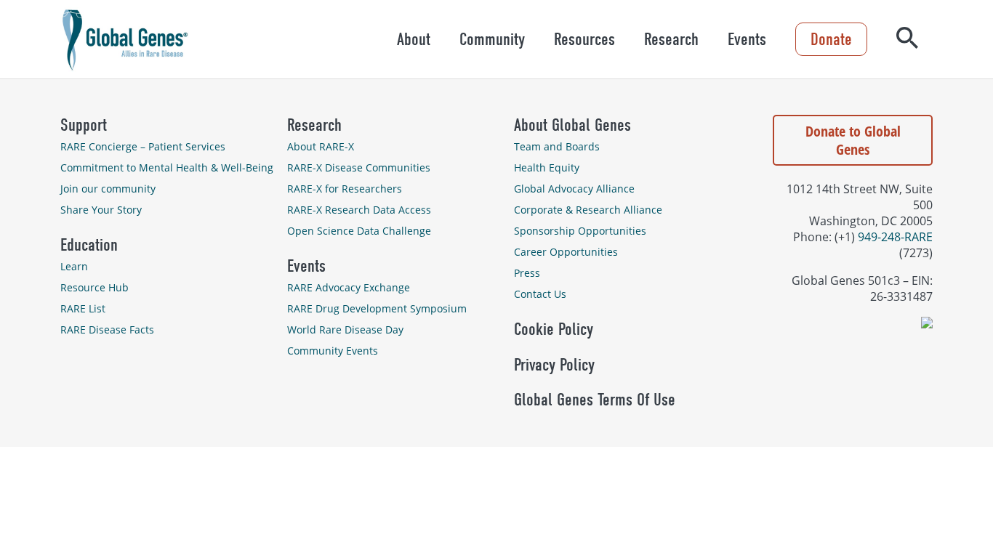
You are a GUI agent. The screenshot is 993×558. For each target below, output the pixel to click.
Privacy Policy (554, 365)
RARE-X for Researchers (344, 188)
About (413, 39)
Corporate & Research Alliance (588, 210)
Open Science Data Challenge (359, 231)
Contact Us (540, 294)
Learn (74, 266)
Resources (584, 39)
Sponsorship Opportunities (580, 231)
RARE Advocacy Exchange (348, 287)
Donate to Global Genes (853, 140)
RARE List (82, 308)
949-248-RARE (895, 237)
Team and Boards (557, 146)
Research (671, 39)
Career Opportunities (566, 252)
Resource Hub (94, 287)
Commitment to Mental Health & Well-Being (166, 167)
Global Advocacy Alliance (574, 188)
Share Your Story (101, 210)
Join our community (108, 188)
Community (492, 39)
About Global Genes (572, 125)
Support (83, 125)
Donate (831, 39)
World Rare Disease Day (345, 329)
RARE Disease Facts (107, 329)
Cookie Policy (553, 329)
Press (527, 273)
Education (89, 245)
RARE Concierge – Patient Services (142, 146)
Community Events (332, 350)
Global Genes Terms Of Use (594, 399)
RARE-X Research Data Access (359, 210)
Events (747, 39)
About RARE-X (320, 146)
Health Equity (546, 167)
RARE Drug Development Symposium (377, 308)
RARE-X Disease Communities (358, 167)
